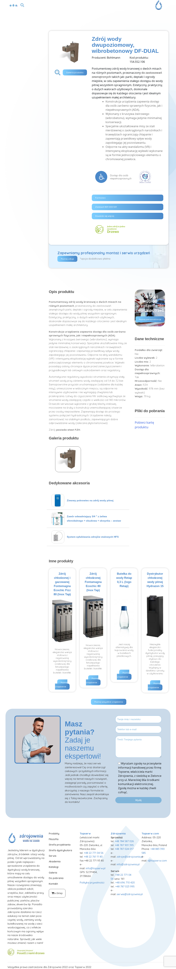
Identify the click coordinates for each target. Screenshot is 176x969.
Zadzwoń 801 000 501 (106, 207)
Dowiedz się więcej (104, 216)
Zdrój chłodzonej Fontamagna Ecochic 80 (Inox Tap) (93, 582)
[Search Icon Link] (22, 5)
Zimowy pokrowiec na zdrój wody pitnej (90, 500)
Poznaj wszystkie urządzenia (108, 702)
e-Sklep (58, 893)
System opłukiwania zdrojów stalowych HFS (93, 536)
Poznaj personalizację (150, 319)
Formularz (100, 197)
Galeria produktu (75, 72)
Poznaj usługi (67, 259)
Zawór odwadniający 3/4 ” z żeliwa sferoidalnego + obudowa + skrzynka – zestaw (94, 518)
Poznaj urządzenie (61, 684)
